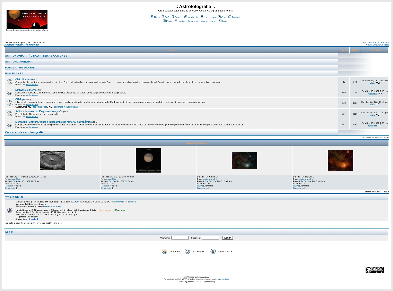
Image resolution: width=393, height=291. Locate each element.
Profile (169, 21)
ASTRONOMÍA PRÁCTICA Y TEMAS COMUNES (36, 55)
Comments (10, 188)
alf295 (76, 202)
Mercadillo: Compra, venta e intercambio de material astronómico (53, 121)
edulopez (372, 125)
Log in (225, 21)
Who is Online (14, 197)
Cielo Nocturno (24, 79)
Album (157, 17)
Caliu (372, 104)
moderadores (32, 84)
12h (378, 42)
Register (236, 17)
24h (382, 42)
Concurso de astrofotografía (24, 132)
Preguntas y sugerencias (65, 107)
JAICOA (16, 179)
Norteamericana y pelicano (123, 202)
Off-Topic (20, 99)
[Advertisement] (195, 30)
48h (387, 42)
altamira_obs (210, 179)
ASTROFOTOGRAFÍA (19, 61)
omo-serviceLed (52, 206)
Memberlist (192, 17)
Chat (223, 17)
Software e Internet (26, 90)
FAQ (167, 17)
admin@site (224, 279)
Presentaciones (39, 107)
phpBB (190, 281)
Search (178, 17)
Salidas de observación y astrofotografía (39, 111)
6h (374, 42)
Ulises (372, 83)
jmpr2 (372, 115)
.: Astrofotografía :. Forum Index (21, 44)
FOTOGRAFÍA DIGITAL (20, 67)
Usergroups (210, 17)
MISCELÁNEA (14, 73)
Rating (8, 186)
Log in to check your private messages (197, 21)
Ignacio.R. (372, 93)
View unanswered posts (377, 45)
